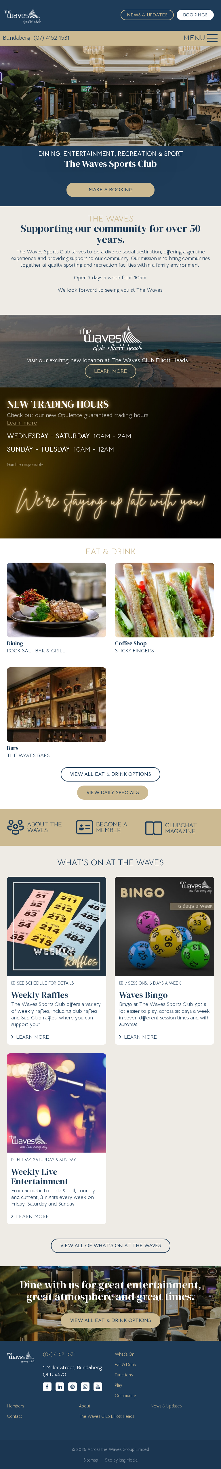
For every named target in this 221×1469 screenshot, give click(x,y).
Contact (14, 1416)
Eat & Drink (125, 1364)
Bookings (195, 15)
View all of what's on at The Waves (110, 1245)
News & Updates (147, 15)
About (84, 1406)
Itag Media (128, 1460)
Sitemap (90, 1460)
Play (118, 1385)
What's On (124, 1354)
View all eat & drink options (110, 1320)
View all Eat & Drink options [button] (110, 774)
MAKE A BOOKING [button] (111, 189)
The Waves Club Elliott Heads (106, 1416)
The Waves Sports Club (22, 15)
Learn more (22, 422)
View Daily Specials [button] (112, 792)
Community (125, 1395)
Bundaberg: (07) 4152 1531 (36, 37)
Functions (124, 1375)
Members (15, 1406)
